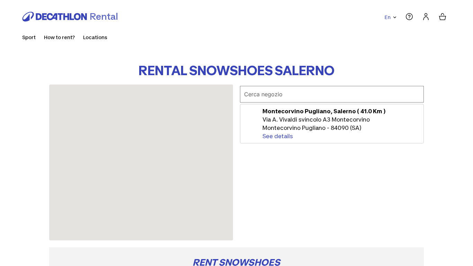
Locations (95, 37)
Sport (29, 37)
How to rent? (59, 37)
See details (277, 136)
